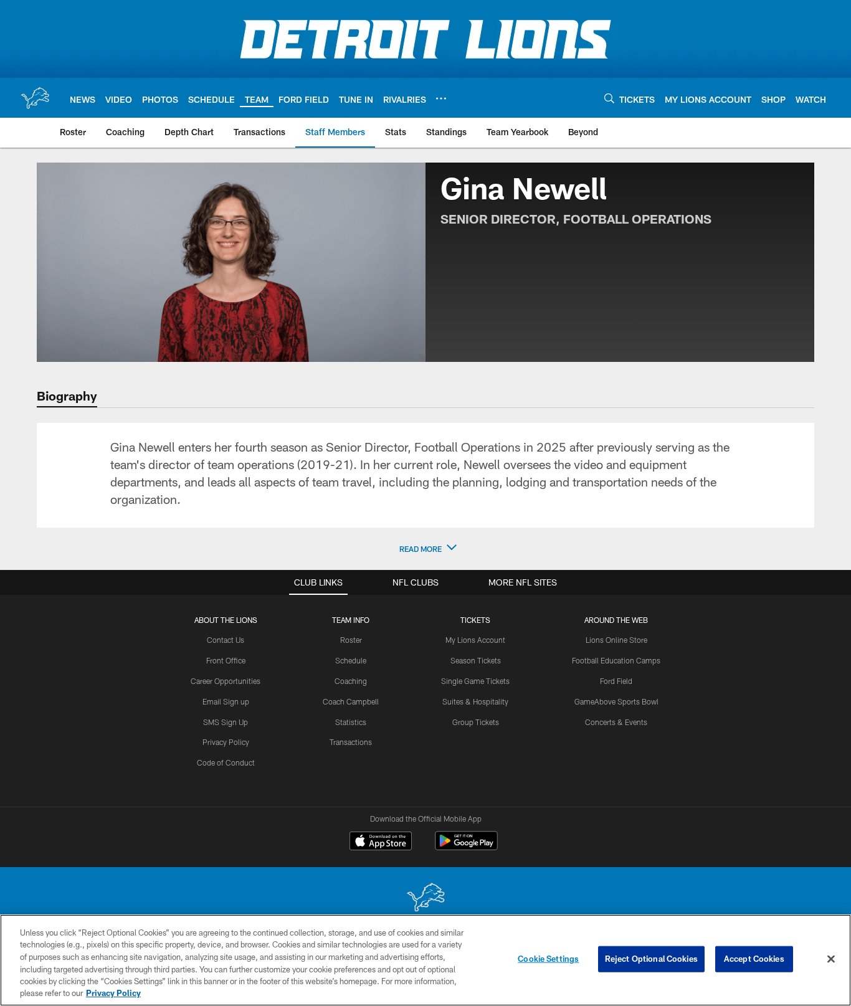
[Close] (831, 959)
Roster (351, 639)
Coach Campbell (351, 701)
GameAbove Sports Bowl (616, 701)
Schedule (350, 660)
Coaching (351, 680)
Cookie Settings (548, 959)
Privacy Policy (225, 742)
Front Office (225, 660)
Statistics (350, 722)
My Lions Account (475, 639)
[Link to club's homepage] (35, 98)
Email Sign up (225, 701)
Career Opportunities (225, 680)
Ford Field (616, 680)
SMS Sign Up (225, 722)
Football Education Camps (616, 660)
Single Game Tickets (475, 680)
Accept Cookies (754, 959)
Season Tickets (475, 660)
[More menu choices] (441, 98)
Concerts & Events (616, 722)
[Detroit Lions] (425, 898)
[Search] (609, 98)
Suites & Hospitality (475, 701)
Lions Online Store (616, 639)
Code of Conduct (226, 762)
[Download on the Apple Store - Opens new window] (380, 842)
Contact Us (225, 639)
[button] (425, 548)
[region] (425, 960)
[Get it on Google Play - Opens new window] (466, 847)
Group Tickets (475, 722)
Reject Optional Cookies (651, 959)
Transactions (351, 742)
